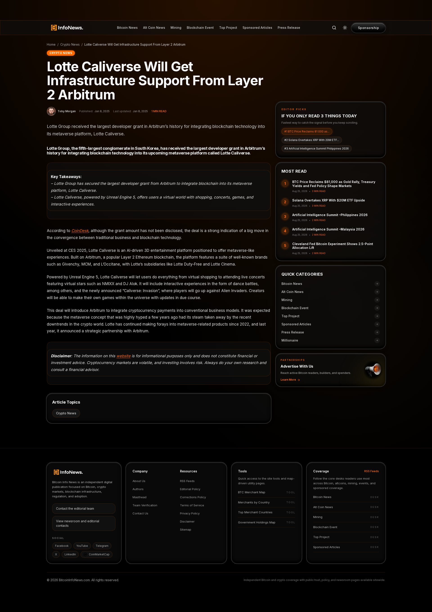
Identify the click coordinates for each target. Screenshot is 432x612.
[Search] (334, 28)
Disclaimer (187, 521)
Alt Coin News (154, 27)
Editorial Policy (190, 489)
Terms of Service (192, 505)
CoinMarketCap (99, 554)
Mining (176, 27)
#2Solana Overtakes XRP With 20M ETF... (311, 140)
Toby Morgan (67, 111)
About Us (139, 481)
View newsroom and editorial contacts (77, 523)
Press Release (289, 27)
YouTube (82, 545)
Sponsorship (368, 28)
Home (51, 44)
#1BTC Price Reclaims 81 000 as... (306, 131)
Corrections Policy (193, 497)
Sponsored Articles (257, 27)
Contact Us (140, 513)
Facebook (62, 545)
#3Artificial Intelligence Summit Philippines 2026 (316, 148)
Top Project (228, 27)
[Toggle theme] (345, 28)
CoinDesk (79, 230)
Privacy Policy (190, 513)
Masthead (139, 497)
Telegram (102, 545)
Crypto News (70, 44)
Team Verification (145, 505)
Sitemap (185, 529)
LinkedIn (70, 554)
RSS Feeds (187, 481)
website (123, 356)
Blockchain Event (200, 27)
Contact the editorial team (75, 508)
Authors (138, 489)
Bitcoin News (127, 27)
